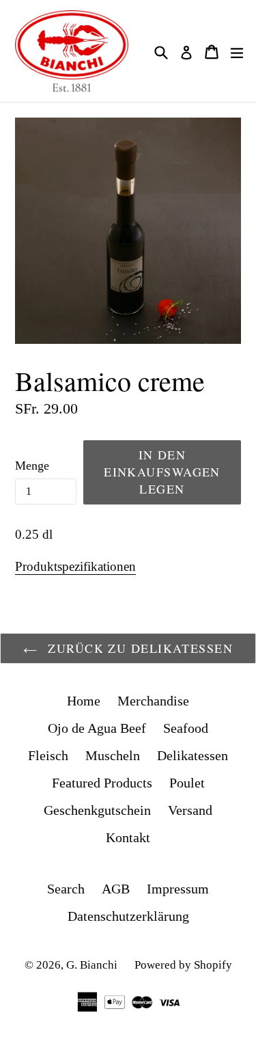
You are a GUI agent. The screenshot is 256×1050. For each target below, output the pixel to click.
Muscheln (112, 755)
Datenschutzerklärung (128, 916)
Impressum (178, 888)
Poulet (187, 782)
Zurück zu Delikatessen (138, 648)
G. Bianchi (91, 964)
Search (66, 888)
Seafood (185, 728)
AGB (116, 888)
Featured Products (102, 782)
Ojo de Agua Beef (97, 728)
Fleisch (48, 755)
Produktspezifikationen (75, 566)
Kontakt (128, 837)
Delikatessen (192, 755)
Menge (32, 465)
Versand (190, 810)
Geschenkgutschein (97, 810)
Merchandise (153, 700)
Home (83, 700)
